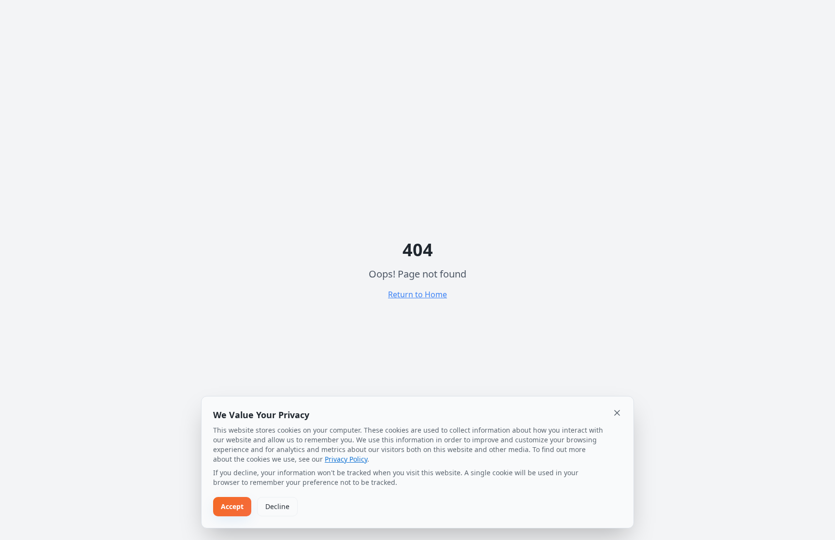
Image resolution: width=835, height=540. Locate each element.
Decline (277, 506)
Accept (232, 506)
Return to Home (417, 294)
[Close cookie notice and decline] (617, 413)
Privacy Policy (346, 459)
